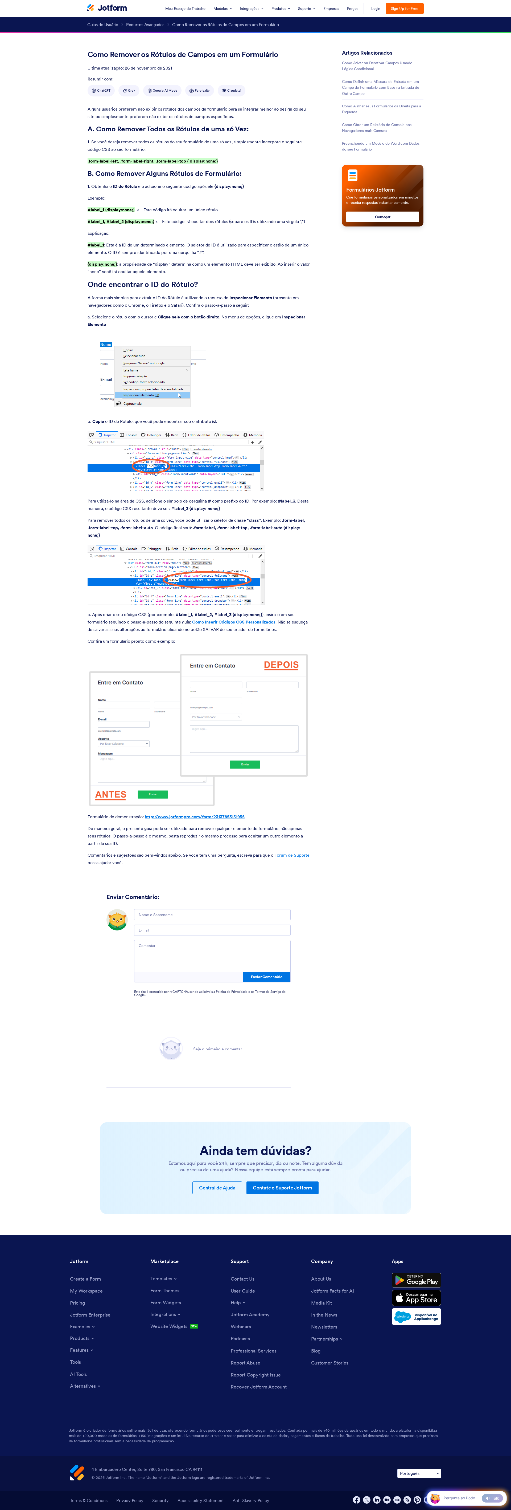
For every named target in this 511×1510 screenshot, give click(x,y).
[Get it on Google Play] (416, 1280)
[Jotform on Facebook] (356, 1500)
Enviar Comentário (266, 976)
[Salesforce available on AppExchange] (416, 1316)
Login (376, 8)
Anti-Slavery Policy (251, 1500)
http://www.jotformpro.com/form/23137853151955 (195, 816)
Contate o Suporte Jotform (282, 1188)
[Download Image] (198, 403)
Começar (382, 216)
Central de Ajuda (217, 1188)
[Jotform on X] (366, 1500)
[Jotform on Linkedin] (377, 1500)
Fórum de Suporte (292, 855)
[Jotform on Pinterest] (417, 1500)
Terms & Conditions (89, 1500)
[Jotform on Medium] (387, 1500)
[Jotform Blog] (397, 1500)
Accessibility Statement (201, 1500)
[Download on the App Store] (416, 1298)
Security (160, 1500)
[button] (435, 1498)
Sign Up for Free (404, 8)
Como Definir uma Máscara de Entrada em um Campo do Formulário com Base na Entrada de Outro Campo (380, 87)
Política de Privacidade (232, 992)
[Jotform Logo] (107, 8)
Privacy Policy (129, 1500)
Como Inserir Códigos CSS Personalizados (233, 622)
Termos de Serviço (268, 992)
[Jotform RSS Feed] (407, 1500)
